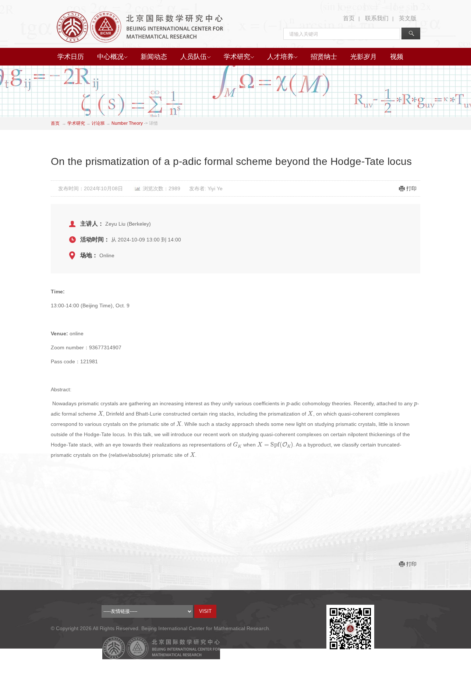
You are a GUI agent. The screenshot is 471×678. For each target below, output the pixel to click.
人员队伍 (193, 56)
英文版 (408, 18)
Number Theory (127, 123)
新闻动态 (154, 56)
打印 (411, 188)
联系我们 (377, 18)
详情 (153, 123)
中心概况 (110, 56)
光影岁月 (363, 56)
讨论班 (98, 123)
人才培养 (280, 56)
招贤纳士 (324, 56)
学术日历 (70, 56)
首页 (349, 18)
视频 (396, 56)
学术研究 (237, 56)
